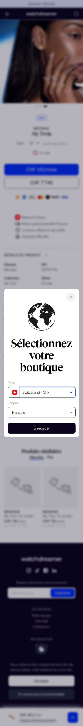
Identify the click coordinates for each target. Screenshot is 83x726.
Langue (13, 403)
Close (71, 297)
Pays (11, 383)
